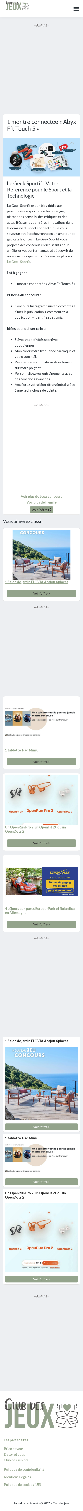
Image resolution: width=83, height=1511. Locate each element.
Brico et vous (14, 1448)
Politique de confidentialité (24, 1469)
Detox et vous (14, 1454)
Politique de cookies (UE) (22, 1484)
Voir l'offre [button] (40, 510)
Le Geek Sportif (18, 261)
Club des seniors (16, 1460)
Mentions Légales (17, 1477)
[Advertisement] (41, 69)
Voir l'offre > (41, 593)
